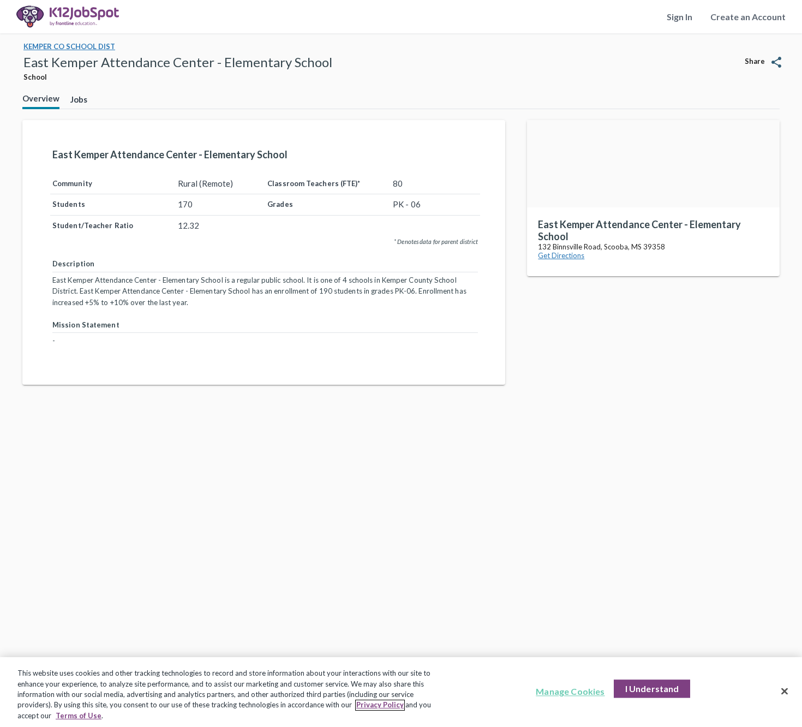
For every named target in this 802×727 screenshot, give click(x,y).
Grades (280, 204)
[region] (401, 692)
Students (68, 204)
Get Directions (561, 255)
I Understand (652, 689)
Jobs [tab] (78, 99)
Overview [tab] (40, 98)
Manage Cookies (570, 692)
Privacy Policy (380, 705)
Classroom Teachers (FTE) (313, 183)
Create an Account (748, 16)
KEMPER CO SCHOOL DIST (69, 46)
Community (72, 183)
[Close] (785, 692)
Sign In (679, 16)
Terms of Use (78, 715)
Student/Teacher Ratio (92, 225)
